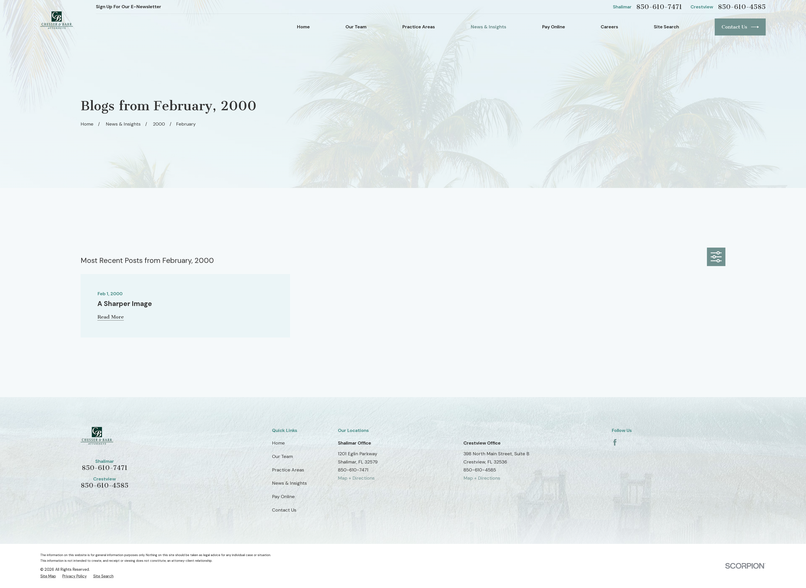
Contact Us (734, 27)
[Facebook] (615, 442)
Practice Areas (288, 470)
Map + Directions (356, 478)
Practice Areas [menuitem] (418, 27)
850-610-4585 (742, 7)
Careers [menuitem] (609, 27)
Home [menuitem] (303, 27)
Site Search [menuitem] (666, 27)
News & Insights (289, 483)
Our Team (282, 456)
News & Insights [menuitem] (488, 27)
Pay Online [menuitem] (553, 27)
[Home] (56, 20)
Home (278, 443)
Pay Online (283, 497)
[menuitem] (48, 576)
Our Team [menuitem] (355, 27)
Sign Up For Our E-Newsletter (128, 7)
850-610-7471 (659, 7)
